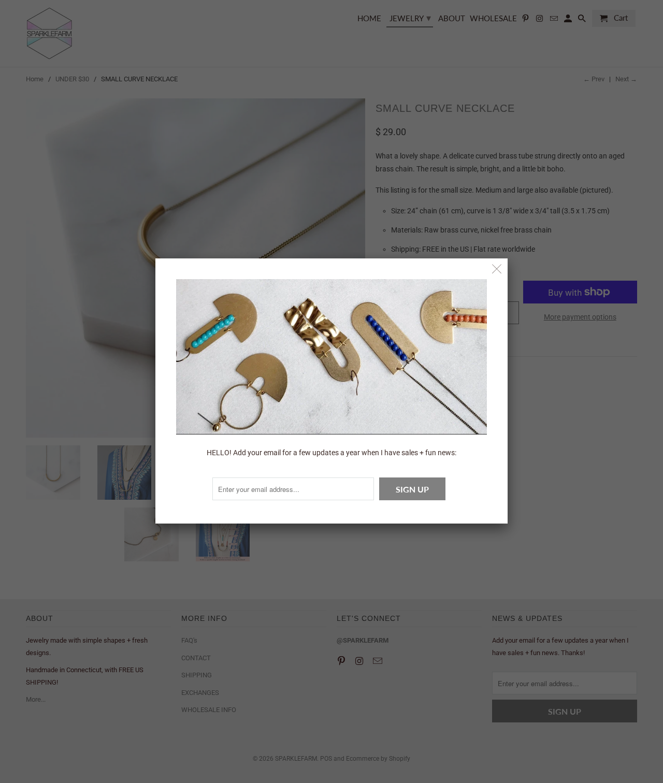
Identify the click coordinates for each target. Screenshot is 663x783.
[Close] (497, 269)
